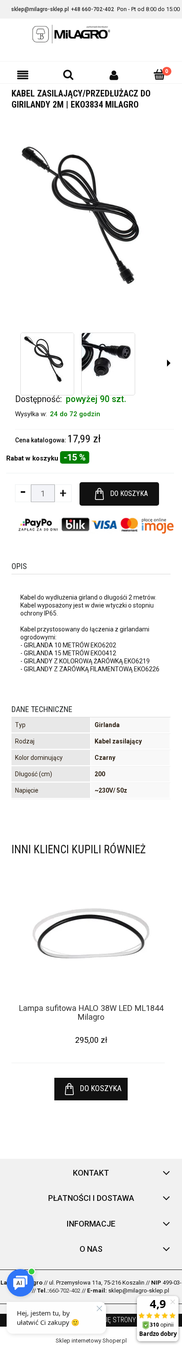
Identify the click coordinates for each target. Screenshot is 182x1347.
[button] (23, 75)
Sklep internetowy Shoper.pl (91, 1340)
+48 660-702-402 (92, 9)
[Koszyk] (159, 74)
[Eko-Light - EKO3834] (47, 359)
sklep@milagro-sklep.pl (40, 9)
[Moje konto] (113, 75)
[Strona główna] (91, 34)
